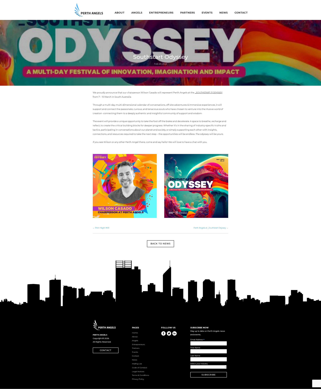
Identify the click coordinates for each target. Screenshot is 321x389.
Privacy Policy (138, 379)
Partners (135, 348)
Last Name (195, 356)
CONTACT (105, 350)
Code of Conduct (139, 367)
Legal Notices (138, 371)
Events (135, 352)
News (134, 360)
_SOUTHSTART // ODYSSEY (208, 92)
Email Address (197, 339)
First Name (195, 348)
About (135, 337)
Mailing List (137, 364)
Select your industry (199, 364)
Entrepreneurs (138, 344)
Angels (135, 340)
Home (135, 333)
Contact (135, 356)
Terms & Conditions (140, 375)
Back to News (160, 243)
